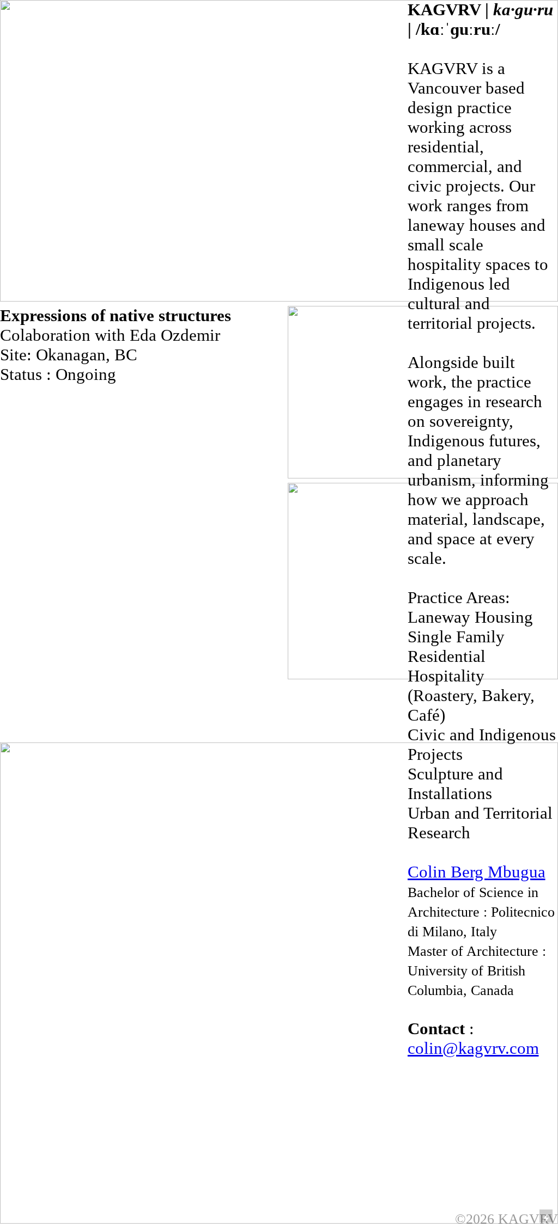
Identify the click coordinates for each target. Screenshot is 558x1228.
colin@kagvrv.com (473, 1048)
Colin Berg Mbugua (476, 871)
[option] (483, 1118)
